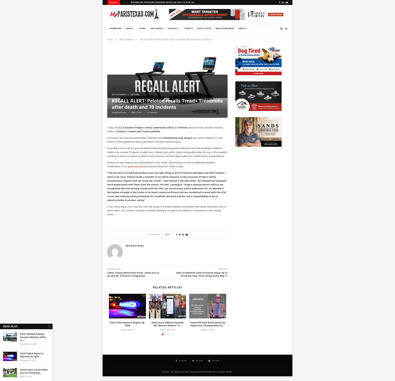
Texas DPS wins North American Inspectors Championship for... (207, 324)
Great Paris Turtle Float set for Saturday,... (34, 371)
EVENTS (189, 28)
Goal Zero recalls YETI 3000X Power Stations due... (161, 2)
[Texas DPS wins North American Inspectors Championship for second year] (207, 306)
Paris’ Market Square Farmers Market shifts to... (33, 337)
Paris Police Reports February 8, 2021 (31, 355)
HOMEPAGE (115, 28)
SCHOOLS (173, 28)
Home (110, 39)
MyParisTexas (120, 112)
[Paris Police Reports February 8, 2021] (10, 356)
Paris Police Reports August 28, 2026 (127, 324)
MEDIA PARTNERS (225, 28)
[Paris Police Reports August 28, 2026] (127, 306)
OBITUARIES (156, 28)
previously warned (137, 166)
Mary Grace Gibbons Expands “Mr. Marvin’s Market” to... (168, 324)
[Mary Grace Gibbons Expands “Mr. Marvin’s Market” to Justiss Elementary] (167, 306)
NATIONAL (135, 95)
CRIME (142, 28)
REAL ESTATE (204, 28)
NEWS (129, 28)
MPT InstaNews (126, 39)
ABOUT (242, 28)
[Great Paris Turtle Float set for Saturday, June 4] (10, 372)
